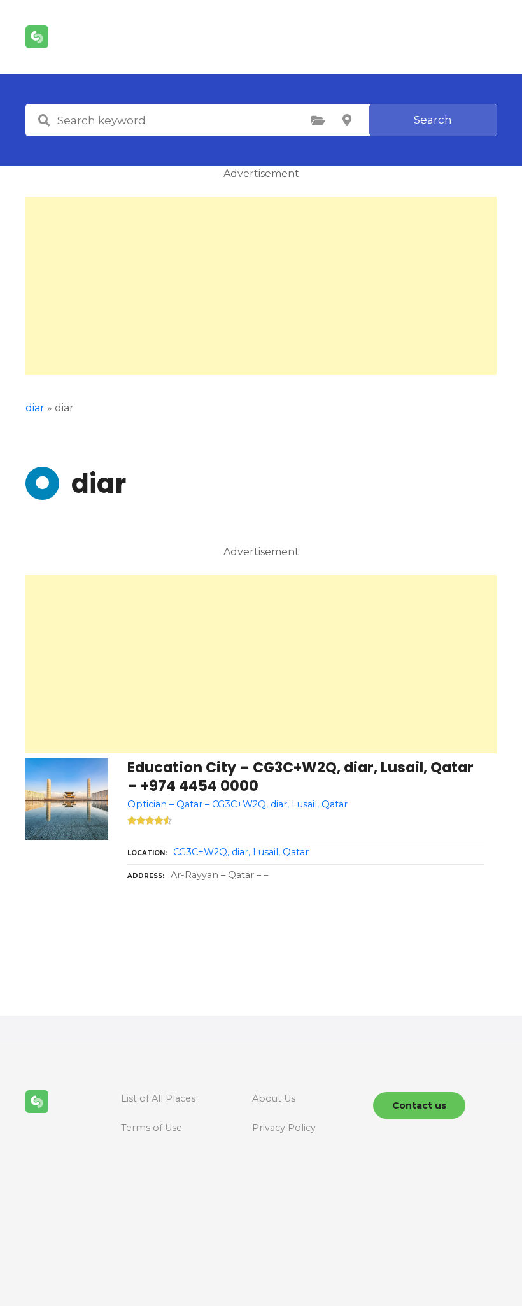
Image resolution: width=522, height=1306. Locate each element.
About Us (273, 1098)
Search (433, 119)
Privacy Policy (284, 1127)
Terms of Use (151, 1127)
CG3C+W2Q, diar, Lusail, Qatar (241, 852)
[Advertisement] (261, 286)
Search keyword (44, 120)
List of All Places (158, 1098)
